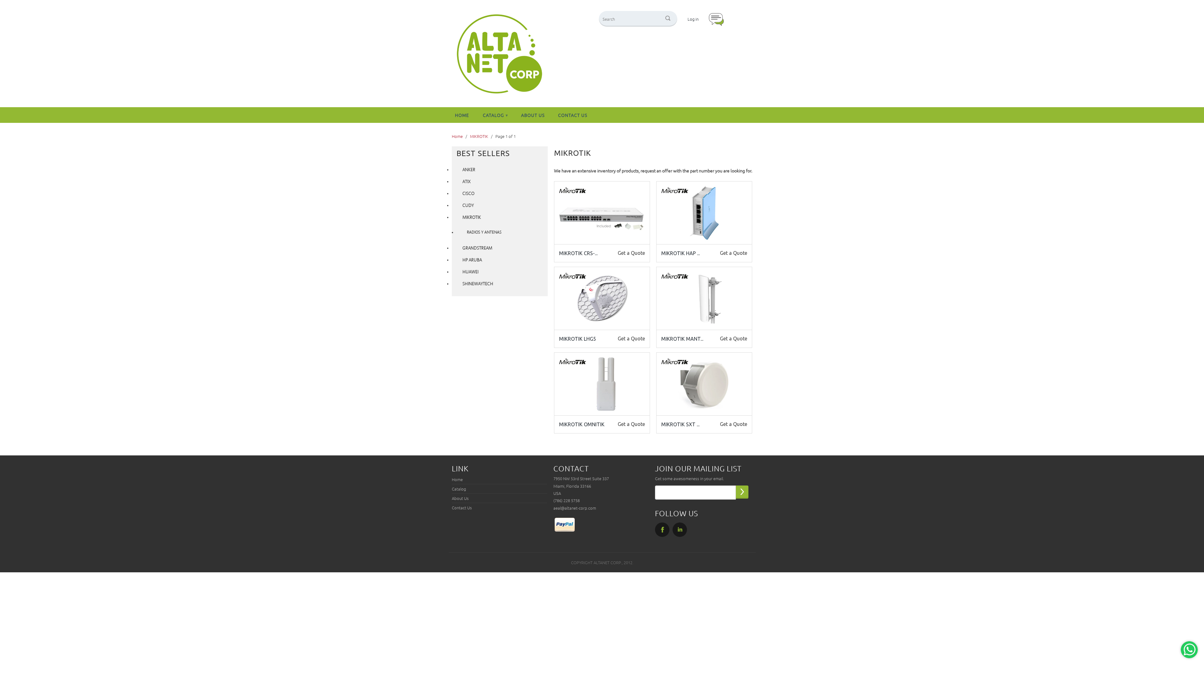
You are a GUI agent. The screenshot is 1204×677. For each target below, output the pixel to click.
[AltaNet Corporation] (499, 54)
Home (462, 115)
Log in (693, 19)
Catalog (495, 115)
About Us (533, 115)
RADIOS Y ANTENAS (484, 232)
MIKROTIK (471, 217)
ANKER (468, 169)
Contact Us (572, 115)
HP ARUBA (472, 260)
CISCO (468, 193)
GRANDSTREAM (477, 248)
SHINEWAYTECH (477, 283)
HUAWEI (470, 272)
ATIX (466, 181)
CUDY (468, 205)
